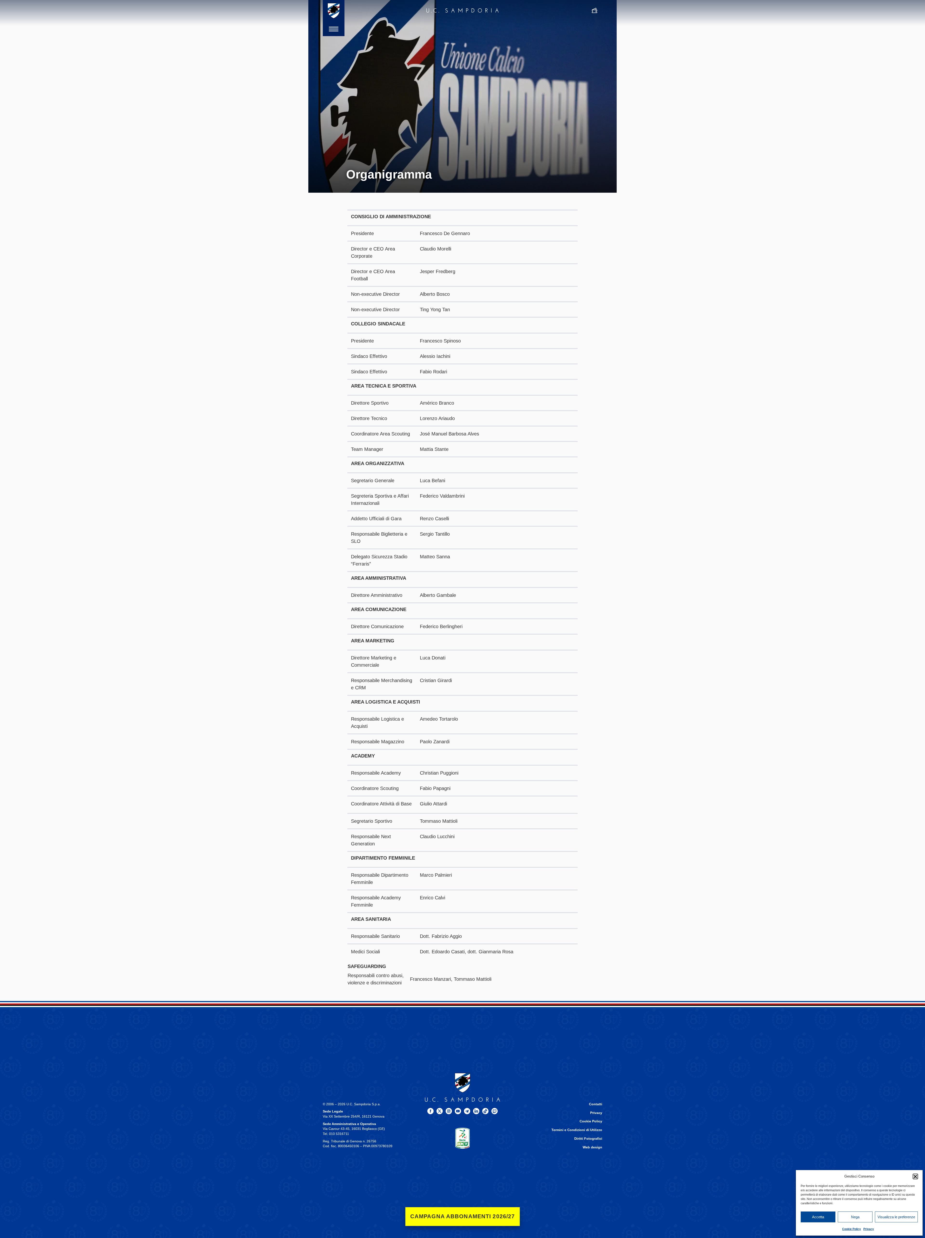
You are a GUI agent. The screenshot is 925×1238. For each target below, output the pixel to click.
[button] (915, 1176)
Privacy (868, 1229)
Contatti (595, 1104)
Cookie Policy (851, 1229)
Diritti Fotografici (588, 1138)
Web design (592, 1147)
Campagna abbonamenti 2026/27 (462, 1216)
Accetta (818, 1217)
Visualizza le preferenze (896, 1217)
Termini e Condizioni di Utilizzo (576, 1130)
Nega (855, 1217)
